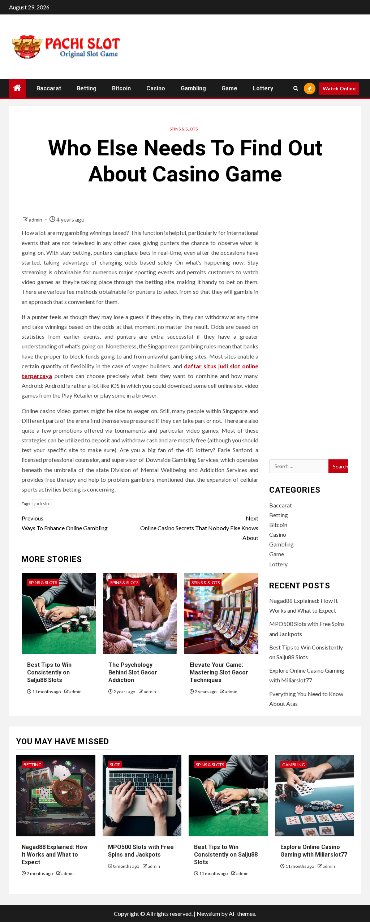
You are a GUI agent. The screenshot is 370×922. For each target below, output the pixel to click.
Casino (155, 88)
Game (229, 88)
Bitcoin (121, 88)
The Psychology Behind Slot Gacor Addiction (132, 672)
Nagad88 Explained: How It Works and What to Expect (54, 855)
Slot (115, 764)
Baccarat (48, 88)
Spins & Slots (183, 129)
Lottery (263, 88)
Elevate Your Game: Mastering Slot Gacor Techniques (219, 672)
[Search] (295, 88)
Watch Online (339, 88)
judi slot (42, 503)
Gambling (193, 88)
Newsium (208, 913)
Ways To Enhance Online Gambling (65, 523)
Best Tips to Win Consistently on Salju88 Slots (49, 672)
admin (36, 219)
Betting (86, 88)
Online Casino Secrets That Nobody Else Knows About (199, 528)
